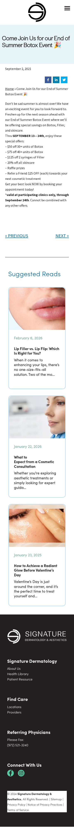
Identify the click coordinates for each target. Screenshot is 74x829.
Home (9, 89)
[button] (48, 80)
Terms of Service (18, 810)
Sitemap (56, 799)
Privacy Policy (16, 804)
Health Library (18, 673)
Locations (14, 706)
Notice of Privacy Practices (45, 804)
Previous (18, 235)
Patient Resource (19, 679)
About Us (14, 668)
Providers (14, 712)
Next (61, 235)
